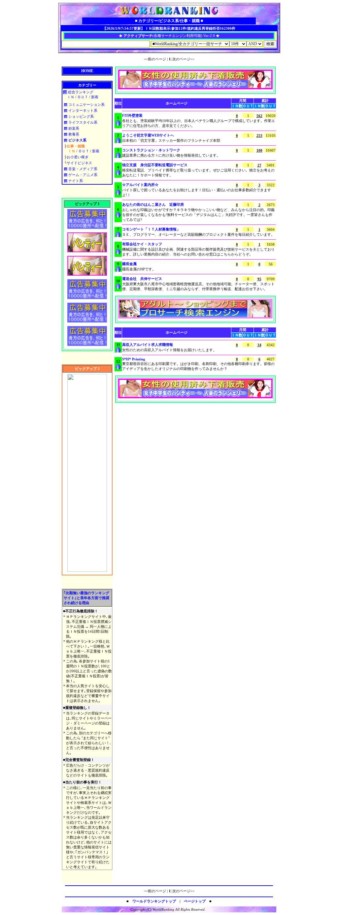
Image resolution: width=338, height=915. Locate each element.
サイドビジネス (79, 163)
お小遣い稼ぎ (77, 157)
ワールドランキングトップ (154, 901)
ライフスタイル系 (82, 122)
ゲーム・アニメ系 (82, 175)
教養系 (73, 134)
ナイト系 (75, 181)
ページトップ (195, 901)
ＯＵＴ (82, 97)
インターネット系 (82, 110)
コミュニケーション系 (86, 105)
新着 (94, 97)
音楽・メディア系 (82, 169)
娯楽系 (73, 128)
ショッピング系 (80, 116)
